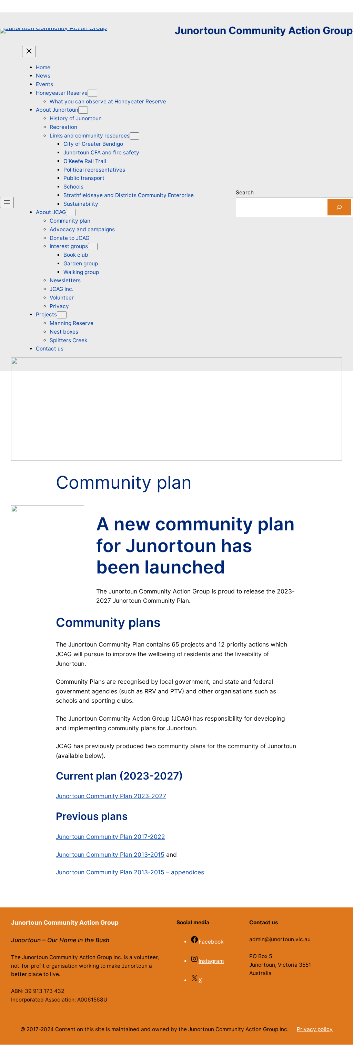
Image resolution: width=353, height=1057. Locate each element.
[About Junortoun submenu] (83, 110)
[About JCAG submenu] (70, 212)
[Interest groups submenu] (93, 246)
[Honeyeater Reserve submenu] (92, 93)
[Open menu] (7, 202)
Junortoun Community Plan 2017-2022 (110, 836)
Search (245, 192)
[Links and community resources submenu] (134, 136)
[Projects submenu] (62, 314)
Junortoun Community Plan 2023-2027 (111, 796)
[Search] (339, 207)
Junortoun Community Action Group (264, 30)
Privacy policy (315, 1029)
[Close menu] (29, 51)
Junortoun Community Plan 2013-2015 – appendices (130, 872)
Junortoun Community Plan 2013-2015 (110, 854)
